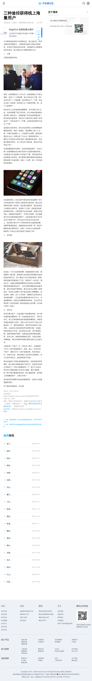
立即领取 (38, 32)
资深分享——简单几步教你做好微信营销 (9, 567)
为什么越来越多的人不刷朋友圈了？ (9, 487)
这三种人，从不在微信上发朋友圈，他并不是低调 (9, 443)
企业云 (57, 649)
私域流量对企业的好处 (9, 509)
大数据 (40, 660)
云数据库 (41, 642)
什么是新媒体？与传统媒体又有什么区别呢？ (9, 574)
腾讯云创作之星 (44, 617)
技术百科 (4, 626)
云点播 (23, 660)
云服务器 (41, 639)
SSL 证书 (75, 651)
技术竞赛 (23, 620)
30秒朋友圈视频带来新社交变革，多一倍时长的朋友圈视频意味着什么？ (9, 472)
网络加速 (24, 642)
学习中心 (4, 623)
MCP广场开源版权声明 (65, 623)
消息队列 (74, 639)
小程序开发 (58, 660)
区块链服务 (58, 639)
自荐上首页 (23, 617)
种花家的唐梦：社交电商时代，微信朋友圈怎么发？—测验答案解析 (9, 465)
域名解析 (58, 642)
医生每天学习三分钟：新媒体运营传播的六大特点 (9, 545)
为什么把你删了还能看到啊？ (9, 560)
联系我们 (60, 617)
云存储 (74, 642)
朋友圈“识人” (9, 516)
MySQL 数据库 (59, 651)
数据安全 (24, 658)
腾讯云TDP (42, 620)
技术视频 (4, 620)
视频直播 (24, 644)
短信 (56, 658)
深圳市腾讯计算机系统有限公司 (23, 674)
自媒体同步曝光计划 (26, 611)
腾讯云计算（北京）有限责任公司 (32, 677)
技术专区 (4, 630)
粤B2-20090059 (51, 674)
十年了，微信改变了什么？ (9, 502)
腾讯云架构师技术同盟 (46, 614)
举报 (40, 22)
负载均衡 (41, 658)
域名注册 (24, 639)
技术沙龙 (4, 617)
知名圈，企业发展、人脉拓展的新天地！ (9, 458)
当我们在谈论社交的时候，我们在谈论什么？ (9, 552)
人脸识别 (24, 649)
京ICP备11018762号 (63, 677)
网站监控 (74, 660)
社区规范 (60, 611)
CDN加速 (75, 649)
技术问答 (4, 614)
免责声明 (60, 614)
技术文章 (4, 611)
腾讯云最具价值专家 (45, 611)
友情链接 (60, 620)
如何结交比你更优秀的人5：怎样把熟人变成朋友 (9, 451)
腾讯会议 (41, 649)
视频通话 (24, 651)
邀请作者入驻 (24, 614)
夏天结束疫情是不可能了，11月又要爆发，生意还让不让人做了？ (9, 494)
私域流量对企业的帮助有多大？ (9, 523)
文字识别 (74, 658)
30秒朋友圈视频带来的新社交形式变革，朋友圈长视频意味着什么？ (9, 480)
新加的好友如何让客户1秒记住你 (9, 538)
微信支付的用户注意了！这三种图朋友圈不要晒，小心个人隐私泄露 (9, 531)
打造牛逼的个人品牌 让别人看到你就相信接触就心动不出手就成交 (9, 581)
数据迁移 (24, 662)
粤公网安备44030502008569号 (69, 674)
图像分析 (41, 651)
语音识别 (24, 653)
